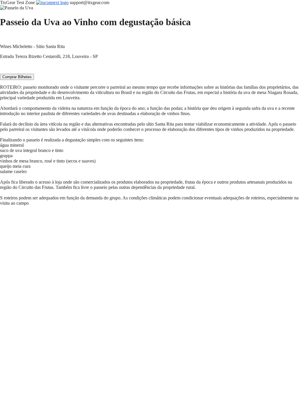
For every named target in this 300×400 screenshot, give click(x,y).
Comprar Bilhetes (17, 77)
